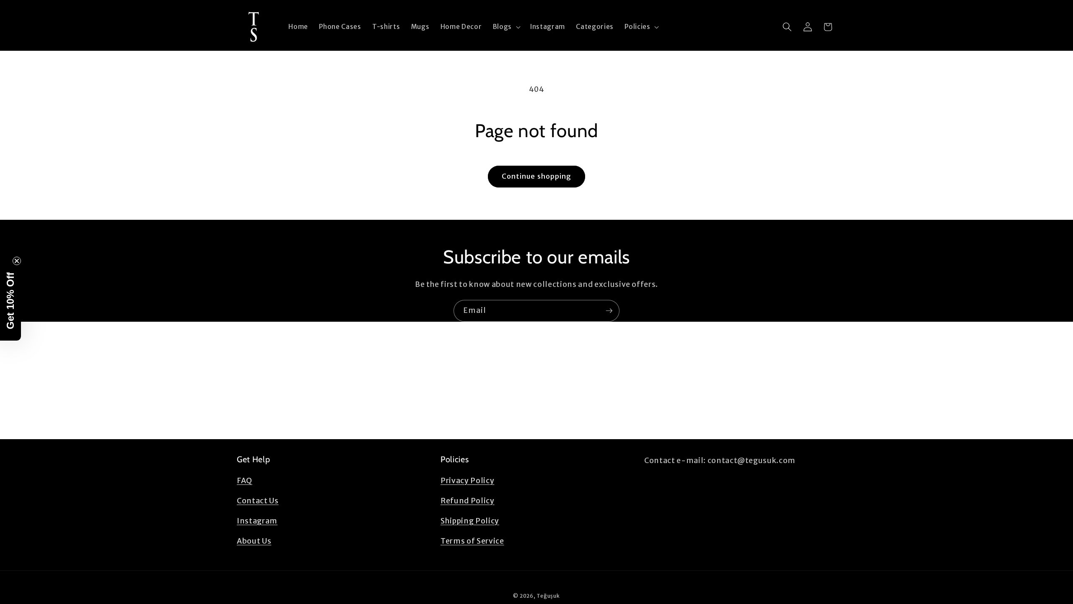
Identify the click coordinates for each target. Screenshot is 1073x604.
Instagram (257, 521)
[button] (505, 26)
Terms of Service (472, 541)
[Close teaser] (17, 261)
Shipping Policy (470, 521)
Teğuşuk (548, 596)
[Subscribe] (609, 311)
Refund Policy (468, 500)
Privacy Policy (467, 480)
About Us (254, 541)
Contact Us (258, 500)
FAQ (244, 480)
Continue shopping (537, 176)
